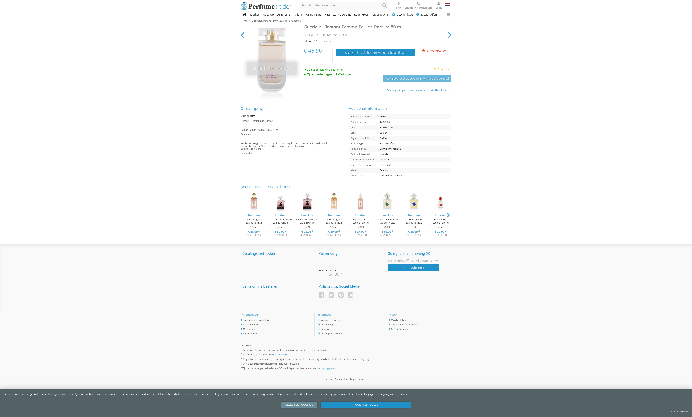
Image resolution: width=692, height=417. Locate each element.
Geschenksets (404, 14)
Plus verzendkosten (280, 354)
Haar (327, 14)
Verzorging (283, 14)
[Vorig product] (242, 34)
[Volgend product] (449, 34)
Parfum (297, 14)
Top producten (380, 14)
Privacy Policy (250, 324)
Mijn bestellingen (400, 320)
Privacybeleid (682, 411)
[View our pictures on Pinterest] (341, 295)
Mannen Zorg (313, 14)
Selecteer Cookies (299, 404)
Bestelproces (327, 329)
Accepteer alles (366, 404)
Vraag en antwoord (331, 320)
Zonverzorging (342, 14)
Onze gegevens (251, 329)
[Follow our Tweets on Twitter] (331, 295)
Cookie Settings (399, 329)
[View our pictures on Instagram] (350, 295)
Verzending (327, 324)
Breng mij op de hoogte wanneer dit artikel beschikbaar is (420, 90)
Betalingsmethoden (331, 333)
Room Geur (361, 14)
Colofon (672, 411)
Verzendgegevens (327, 368)
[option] (254, 214)
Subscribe (417, 268)
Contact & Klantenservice (404, 324)
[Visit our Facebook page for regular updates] (321, 295)
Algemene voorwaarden (256, 320)
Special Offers (429, 14)
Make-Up (268, 14)
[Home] (245, 14)
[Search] (384, 5)
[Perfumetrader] (268, 6)
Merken (255, 14)
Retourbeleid (250, 333)
